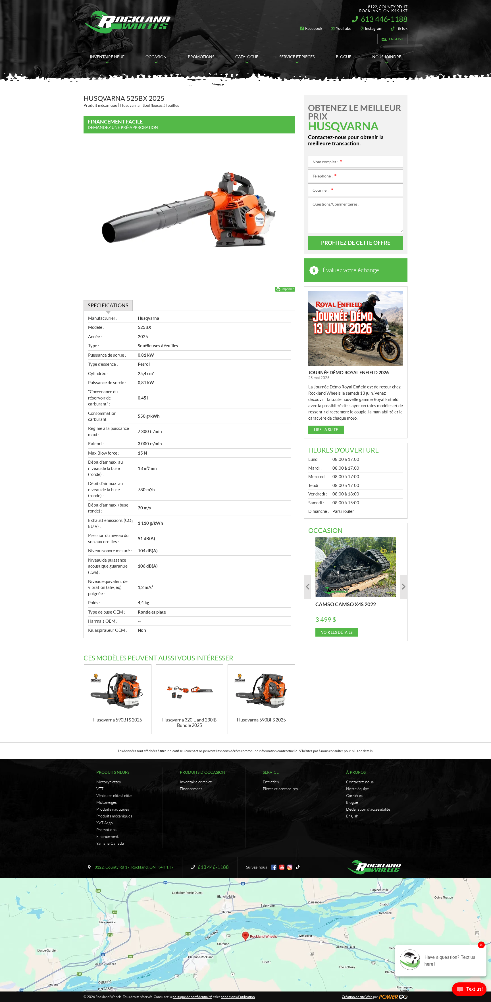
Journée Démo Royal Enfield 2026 (348, 372)
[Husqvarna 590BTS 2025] (117, 691)
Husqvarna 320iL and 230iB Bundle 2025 (189, 722)
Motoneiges (106, 802)
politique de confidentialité (192, 997)
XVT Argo (104, 823)
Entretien (271, 782)
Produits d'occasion (202, 772)
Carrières (354, 795)
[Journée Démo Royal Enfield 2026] (355, 328)
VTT (99, 788)
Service (271, 772)
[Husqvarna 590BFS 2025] (261, 691)
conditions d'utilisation (238, 997)
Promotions (106, 829)
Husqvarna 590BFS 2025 (261, 719)
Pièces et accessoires (280, 788)
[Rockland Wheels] (129, 22)
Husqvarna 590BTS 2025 (117, 719)
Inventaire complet (196, 782)
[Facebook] (273, 867)
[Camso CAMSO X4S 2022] (355, 567)
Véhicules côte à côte (114, 795)
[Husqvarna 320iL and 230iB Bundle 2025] (189, 691)
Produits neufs (112, 772)
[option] (355, 587)
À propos (356, 772)
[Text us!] (469, 990)
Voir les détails (337, 632)
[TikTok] (297, 867)
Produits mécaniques (114, 816)
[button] (307, 587)
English (396, 39)
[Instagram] (289, 867)
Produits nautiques (112, 809)
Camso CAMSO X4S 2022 (345, 604)
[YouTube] (281, 867)
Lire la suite (326, 430)
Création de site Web (357, 997)
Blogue (352, 802)
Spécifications (108, 305)
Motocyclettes (108, 782)
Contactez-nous (360, 782)
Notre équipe (357, 788)
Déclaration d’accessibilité (368, 809)
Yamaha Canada (110, 843)
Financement (107, 836)
